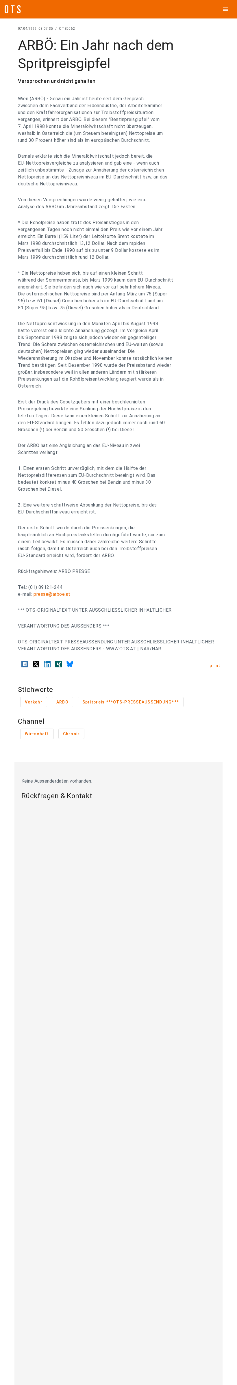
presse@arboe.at (52, 594)
